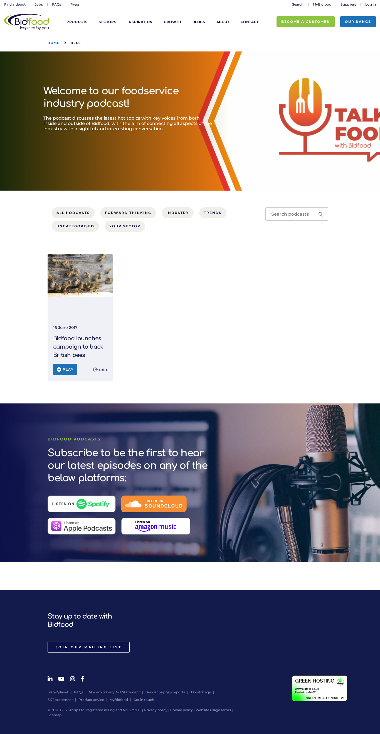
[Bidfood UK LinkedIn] (50, 679)
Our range (358, 21)
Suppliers (348, 4)
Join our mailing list (89, 647)
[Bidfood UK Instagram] (72, 679)
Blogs (199, 22)
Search (298, 4)
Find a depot (15, 4)
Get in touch (144, 700)
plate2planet (58, 692)
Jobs (39, 4)
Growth (172, 22)
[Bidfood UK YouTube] (61, 679)
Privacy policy (155, 710)
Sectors (107, 22)
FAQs (56, 4)
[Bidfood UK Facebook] (82, 679)
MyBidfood (322, 4)
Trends (213, 213)
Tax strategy (201, 692)
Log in (370, 4)
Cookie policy (181, 710)
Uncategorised (75, 226)
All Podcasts (73, 213)
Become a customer (305, 21)
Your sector (124, 226)
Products (77, 22)
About (223, 22)
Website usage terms (213, 710)
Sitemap (54, 715)
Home (54, 43)
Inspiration (140, 22)
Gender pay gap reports (165, 692)
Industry (177, 213)
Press (75, 4)
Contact (250, 22)
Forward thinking (128, 213)
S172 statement (60, 700)
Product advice (91, 700)
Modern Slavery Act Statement (114, 692)
